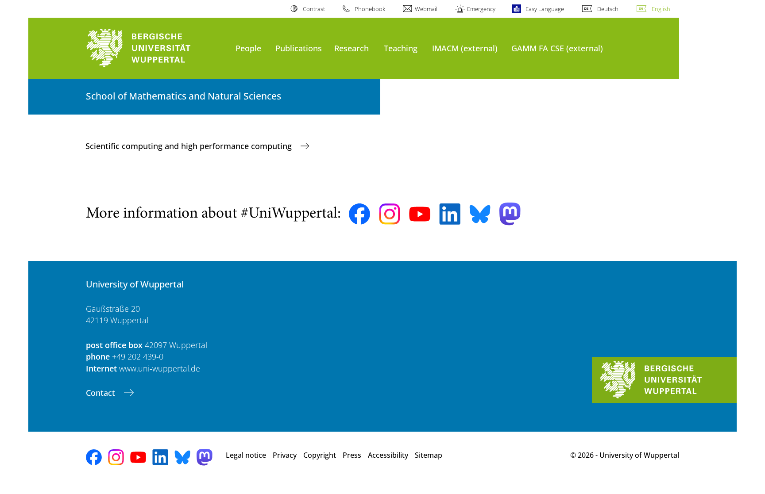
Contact (101, 392)
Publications (298, 48)
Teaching (400, 48)
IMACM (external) (465, 48)
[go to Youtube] (419, 214)
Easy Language (544, 9)
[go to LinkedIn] (449, 213)
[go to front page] (156, 48)
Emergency (481, 9)
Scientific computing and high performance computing (189, 146)
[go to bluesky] (480, 214)
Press (352, 455)
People (248, 48)
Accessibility (388, 455)
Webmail (426, 9)
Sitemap (428, 455)
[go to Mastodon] (510, 214)
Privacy (285, 455)
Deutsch (607, 9)
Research (351, 48)
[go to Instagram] (389, 214)
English (661, 9)
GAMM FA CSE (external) (557, 48)
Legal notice (246, 455)
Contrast (314, 9)
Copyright (319, 455)
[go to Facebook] (359, 214)
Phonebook (370, 9)
